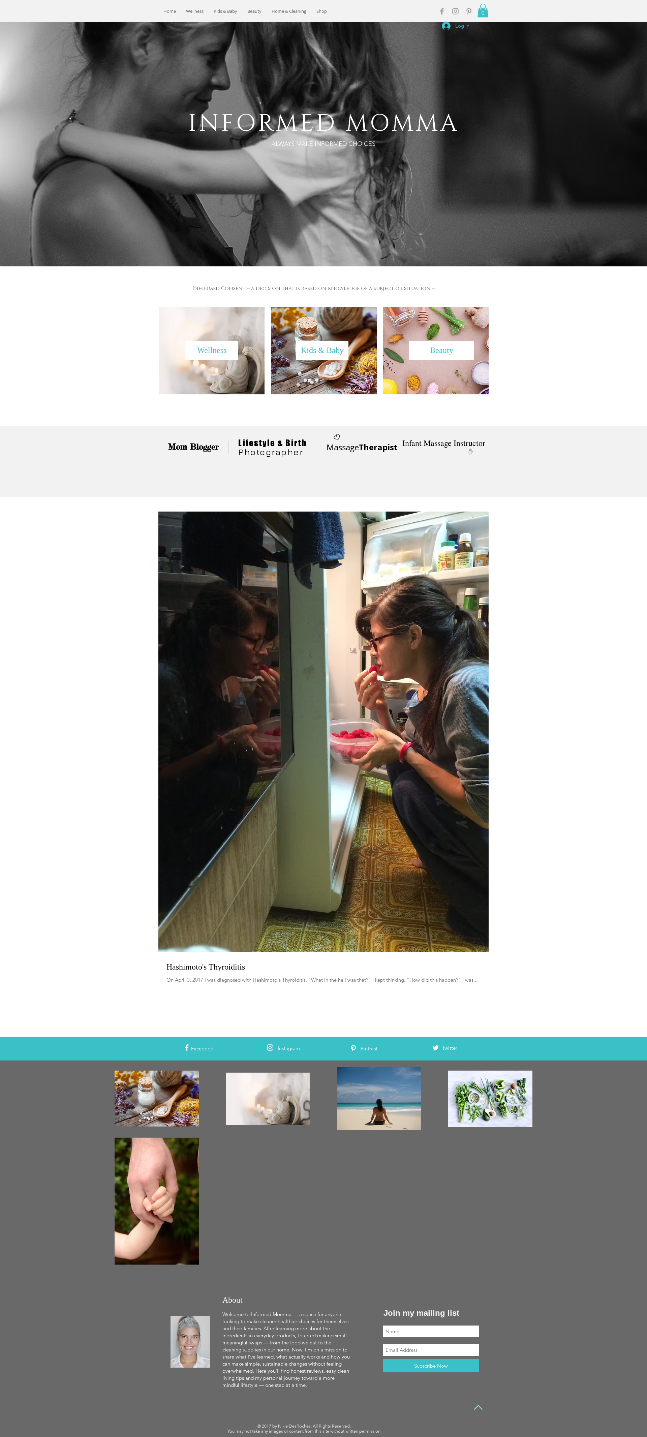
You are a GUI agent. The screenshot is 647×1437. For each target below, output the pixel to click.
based (309, 288)
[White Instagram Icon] (270, 1047)
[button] (483, 11)
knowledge (344, 288)
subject (384, 288)
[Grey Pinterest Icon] (469, 11)
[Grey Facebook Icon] (442, 11)
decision (268, 288)
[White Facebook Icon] (187, 1047)
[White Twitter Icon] (435, 1048)
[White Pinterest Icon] (353, 1048)
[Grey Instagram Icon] (455, 11)
